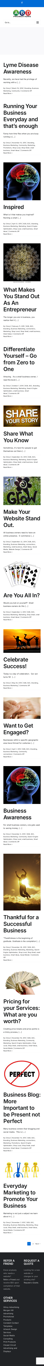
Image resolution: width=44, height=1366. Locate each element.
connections (30, 329)
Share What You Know (18, 437)
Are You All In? (21, 595)
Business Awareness (17, 814)
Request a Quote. (31, 1282)
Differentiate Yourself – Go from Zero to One (20, 359)
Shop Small (25, 148)
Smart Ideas (15, 150)
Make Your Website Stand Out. (21, 518)
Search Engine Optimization (21, 1043)
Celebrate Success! (15, 663)
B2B (24, 224)
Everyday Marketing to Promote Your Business (20, 1195)
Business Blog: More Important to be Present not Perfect (22, 1107)
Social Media (24, 955)
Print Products (9, 1342)
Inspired (13, 207)
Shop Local (16, 148)
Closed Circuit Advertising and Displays (10, 1348)
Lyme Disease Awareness (20, 68)
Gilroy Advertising (11, 1307)
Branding (28, 88)
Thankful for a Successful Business (21, 924)
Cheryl (8, 88)
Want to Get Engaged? (18, 729)
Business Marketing (10, 145)
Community (16, 91)
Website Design (14, 549)
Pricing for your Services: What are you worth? (21, 1011)
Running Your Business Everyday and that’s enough (20, 116)
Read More (7, 93)
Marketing (31, 145)
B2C (28, 224)
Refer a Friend (9, 1279)
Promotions (7, 148)
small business (27, 229)
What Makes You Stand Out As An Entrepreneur (21, 299)
